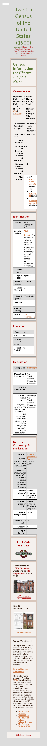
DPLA (16, 680)
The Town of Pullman (23, 719)
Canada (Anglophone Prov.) (33, 456)
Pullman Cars (23, 716)
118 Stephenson (29, 315)
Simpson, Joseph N (33, 201)
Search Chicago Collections (20, 670)
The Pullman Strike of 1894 (24, 725)
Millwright (32, 367)
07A (15, 111)
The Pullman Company (23, 712)
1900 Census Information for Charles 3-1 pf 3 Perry (23, 53)
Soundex (27, 235)
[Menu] (6, 4)
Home (24, 47)
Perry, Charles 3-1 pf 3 (32, 181)
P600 (26, 231)
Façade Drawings (24, 632)
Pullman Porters (25, 722)
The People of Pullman (24, 48)
